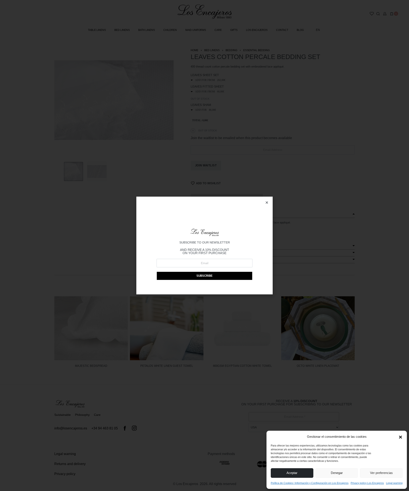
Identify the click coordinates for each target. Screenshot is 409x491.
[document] (204, 245)
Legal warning (394, 483)
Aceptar (292, 473)
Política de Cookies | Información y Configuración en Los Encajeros (310, 483)
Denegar (337, 473)
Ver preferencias (381, 473)
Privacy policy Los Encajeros (367, 483)
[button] (400, 437)
